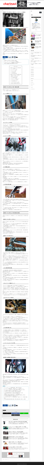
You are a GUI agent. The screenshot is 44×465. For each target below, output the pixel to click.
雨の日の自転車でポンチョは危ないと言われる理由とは (36, 56)
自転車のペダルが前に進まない (14, 76)
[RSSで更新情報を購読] (36, 29)
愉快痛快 (36, 22)
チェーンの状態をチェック (14, 68)
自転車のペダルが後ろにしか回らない (15, 75)
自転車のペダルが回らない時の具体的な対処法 (15, 74)
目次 (15, 66)
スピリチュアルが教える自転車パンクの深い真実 (36, 53)
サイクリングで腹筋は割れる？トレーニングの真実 (36, 59)
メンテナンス (4, 410)
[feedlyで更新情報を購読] (35, 29)
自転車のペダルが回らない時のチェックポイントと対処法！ (36, 61)
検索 (40, 12)
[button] (15, 415)
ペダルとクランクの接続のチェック (15, 78)
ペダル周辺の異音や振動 (14, 73)
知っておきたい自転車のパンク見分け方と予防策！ (36, 64)
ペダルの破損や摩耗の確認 (14, 77)
